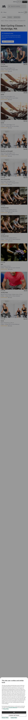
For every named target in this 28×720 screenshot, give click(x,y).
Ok (14, 712)
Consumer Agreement (12, 707)
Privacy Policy (6, 708)
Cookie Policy (14, 717)
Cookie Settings (14, 715)
